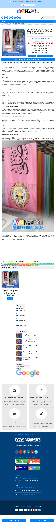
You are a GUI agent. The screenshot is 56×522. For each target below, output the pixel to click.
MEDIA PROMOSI (21, 320)
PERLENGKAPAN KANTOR (22, 323)
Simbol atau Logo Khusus (7, 265)
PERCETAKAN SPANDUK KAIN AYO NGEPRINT (26, 478)
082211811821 (43, 1)
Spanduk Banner (21, 315)
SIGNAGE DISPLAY (21, 328)
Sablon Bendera (21, 310)
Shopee (22, 487)
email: (16, 494)
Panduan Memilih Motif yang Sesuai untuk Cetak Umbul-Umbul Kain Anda (24, 261)
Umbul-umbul (20, 318)
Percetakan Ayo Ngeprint (27, 444)
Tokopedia (17, 487)
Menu (3, 21)
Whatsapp (49, 55)
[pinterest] (20, 17)
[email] (15, 17)
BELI (11, 298)
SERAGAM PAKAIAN (21, 325)
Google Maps (31, 487)
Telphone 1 (33, 55)
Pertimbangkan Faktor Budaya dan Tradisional (44, 263)
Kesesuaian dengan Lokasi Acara (11, 263)
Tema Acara (17, 265)
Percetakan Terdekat (31, 506)
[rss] (12, 17)
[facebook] (5, 17)
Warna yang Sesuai (34, 265)
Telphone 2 (41, 55)
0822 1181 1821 (32, 1)
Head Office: (18, 477)
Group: (16, 485)
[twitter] (2, 17)
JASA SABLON (20, 313)
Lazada (26, 487)
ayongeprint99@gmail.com (18, 1)
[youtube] (17, 17)
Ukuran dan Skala (25, 265)
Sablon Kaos (20, 308)
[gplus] (7, 17)
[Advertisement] (28, 250)
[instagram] (10, 17)
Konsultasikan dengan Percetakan (26, 263)
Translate (18, 379)
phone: (16, 490)
